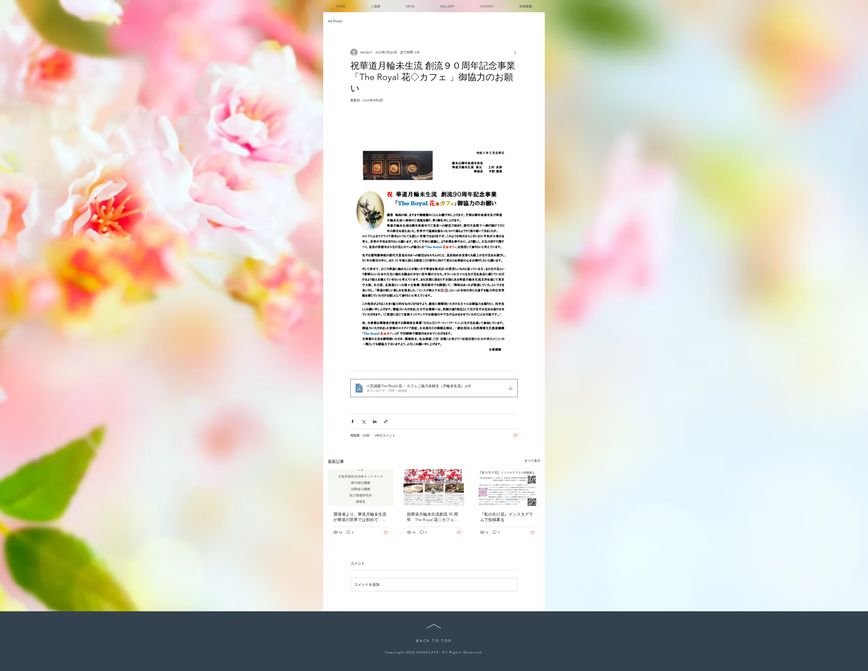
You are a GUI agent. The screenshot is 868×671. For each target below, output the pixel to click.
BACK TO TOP (434, 641)
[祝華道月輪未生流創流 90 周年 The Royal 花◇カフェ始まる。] (434, 487)
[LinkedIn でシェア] (375, 421)
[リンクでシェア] (386, 421)
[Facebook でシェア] (352, 421)
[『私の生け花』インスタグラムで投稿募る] (507, 487)
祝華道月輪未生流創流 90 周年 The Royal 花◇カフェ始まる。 (432, 517)
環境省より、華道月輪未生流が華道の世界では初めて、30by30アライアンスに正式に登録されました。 (360, 517)
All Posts (335, 21)
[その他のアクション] (515, 52)
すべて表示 (532, 460)
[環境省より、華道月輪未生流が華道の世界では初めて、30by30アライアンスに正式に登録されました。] (360, 487)
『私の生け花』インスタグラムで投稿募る (506, 517)
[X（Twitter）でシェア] (363, 421)
